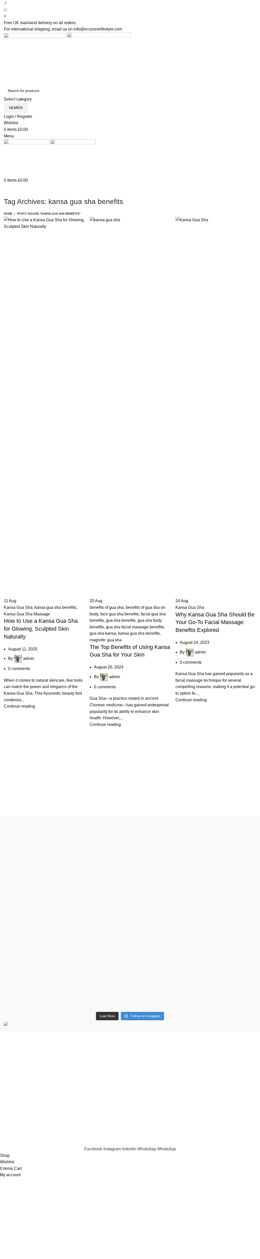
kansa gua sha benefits (55, 607)
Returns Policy (103, 1108)
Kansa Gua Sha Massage (27, 614)
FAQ (181, 1117)
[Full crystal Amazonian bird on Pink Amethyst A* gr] (161, 832)
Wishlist (184, 1108)
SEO (122, 1142)
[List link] (195, 1058)
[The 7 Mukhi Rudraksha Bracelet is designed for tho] (98, 907)
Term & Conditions (107, 1127)
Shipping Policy (104, 1117)
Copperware (15, 1098)
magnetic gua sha (106, 640)
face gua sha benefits (119, 614)
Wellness (12, 1108)
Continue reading (19, 706)
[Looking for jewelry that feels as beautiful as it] (225, 894)
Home (8, 213)
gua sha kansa (103, 633)
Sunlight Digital (180, 1142)
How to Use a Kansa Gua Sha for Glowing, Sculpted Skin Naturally (41, 629)
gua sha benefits (121, 620)
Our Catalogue (190, 1136)
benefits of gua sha (107, 607)
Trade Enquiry (190, 1127)
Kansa (9, 1127)
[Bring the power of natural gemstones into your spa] (34, 913)
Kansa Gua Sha (18, 607)
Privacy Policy (103, 1098)
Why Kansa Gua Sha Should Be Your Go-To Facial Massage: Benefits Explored (214, 622)
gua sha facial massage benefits (135, 627)
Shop (182, 1098)
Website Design (145, 1142)
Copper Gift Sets (19, 1117)
